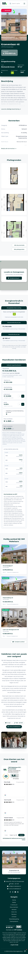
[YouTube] (15, 892)
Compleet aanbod (19, 641)
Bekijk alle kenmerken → (8, 148)
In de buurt (14, 904)
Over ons (14, 912)
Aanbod (14, 909)
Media (14, 902)
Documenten (14, 907)
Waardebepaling (14, 919)
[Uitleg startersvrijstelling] (6, 414)
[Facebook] (10, 892)
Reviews (14, 914)
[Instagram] (13, 892)
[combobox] (15, 3)
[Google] (18, 892)
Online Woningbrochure (16, 951)
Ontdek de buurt (15, 278)
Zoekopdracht (14, 921)
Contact (14, 916)
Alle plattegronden (19, 249)
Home (14, 900)
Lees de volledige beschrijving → (11, 109)
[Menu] (24, 3)
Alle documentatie (19, 245)
